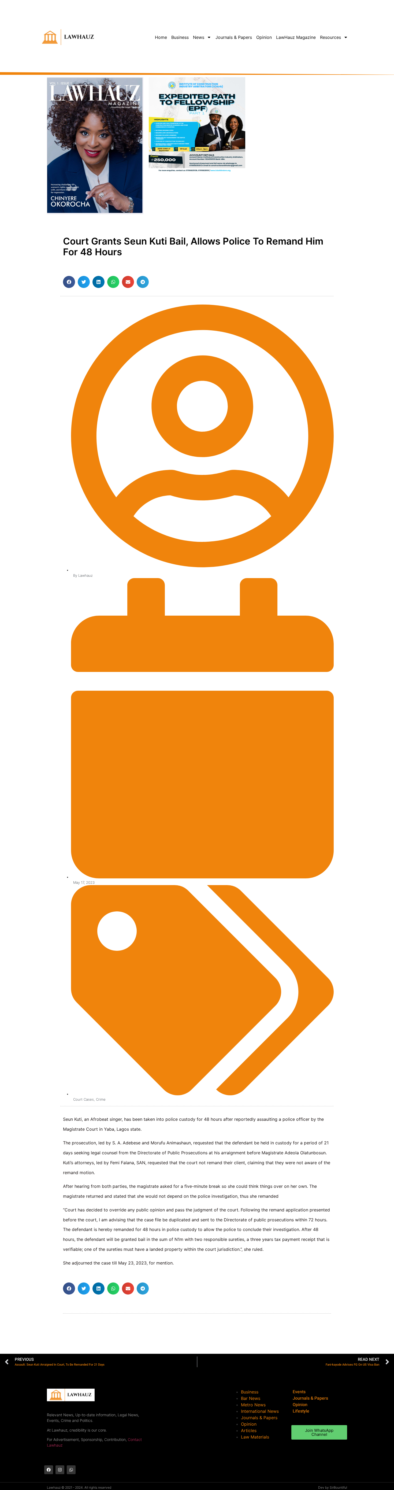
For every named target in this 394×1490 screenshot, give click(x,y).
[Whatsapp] (71, 1469)
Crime (101, 1099)
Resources (330, 37)
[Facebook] (48, 1469)
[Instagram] (59, 1469)
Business (180, 37)
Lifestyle (301, 1411)
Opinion (264, 37)
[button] (69, 282)
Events (299, 1392)
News (198, 37)
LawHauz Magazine (296, 37)
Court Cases (83, 1099)
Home (161, 37)
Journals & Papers (233, 37)
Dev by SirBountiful (332, 1487)
